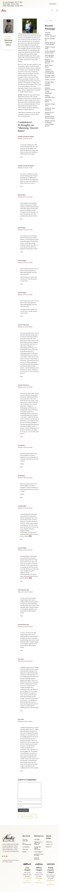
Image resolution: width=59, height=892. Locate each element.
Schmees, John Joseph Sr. (50, 109)
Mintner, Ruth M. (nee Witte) (49, 117)
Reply (21, 157)
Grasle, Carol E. (50, 79)
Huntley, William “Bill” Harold (49, 61)
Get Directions (27, 882)
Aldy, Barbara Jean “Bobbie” (49, 56)
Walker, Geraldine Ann (50, 96)
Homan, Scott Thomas (49, 113)
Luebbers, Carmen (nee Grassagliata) (49, 71)
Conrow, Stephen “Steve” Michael (50, 34)
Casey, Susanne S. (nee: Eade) (50, 52)
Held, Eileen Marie (49, 66)
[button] (51, 10)
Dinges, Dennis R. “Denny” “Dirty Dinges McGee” (50, 123)
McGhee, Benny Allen (50, 105)
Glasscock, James (48, 100)
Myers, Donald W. (50, 39)
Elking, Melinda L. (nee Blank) (50, 43)
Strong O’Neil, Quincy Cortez (50, 76)
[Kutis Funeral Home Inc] (3, 10)
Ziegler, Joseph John (50, 47)
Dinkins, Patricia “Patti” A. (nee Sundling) (50, 90)
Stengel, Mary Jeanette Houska (49, 83)
